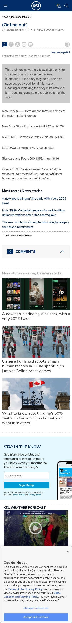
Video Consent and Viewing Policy (32, 595)
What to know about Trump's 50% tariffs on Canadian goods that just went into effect (32, 418)
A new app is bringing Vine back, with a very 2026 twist (36, 316)
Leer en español (60, 52)
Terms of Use (19, 494)
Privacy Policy (34, 589)
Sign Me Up (26, 485)
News (5, 17)
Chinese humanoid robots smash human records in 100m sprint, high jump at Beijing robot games (33, 366)
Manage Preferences (36, 608)
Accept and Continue (36, 617)
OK (67, 551)
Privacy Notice (35, 494)
